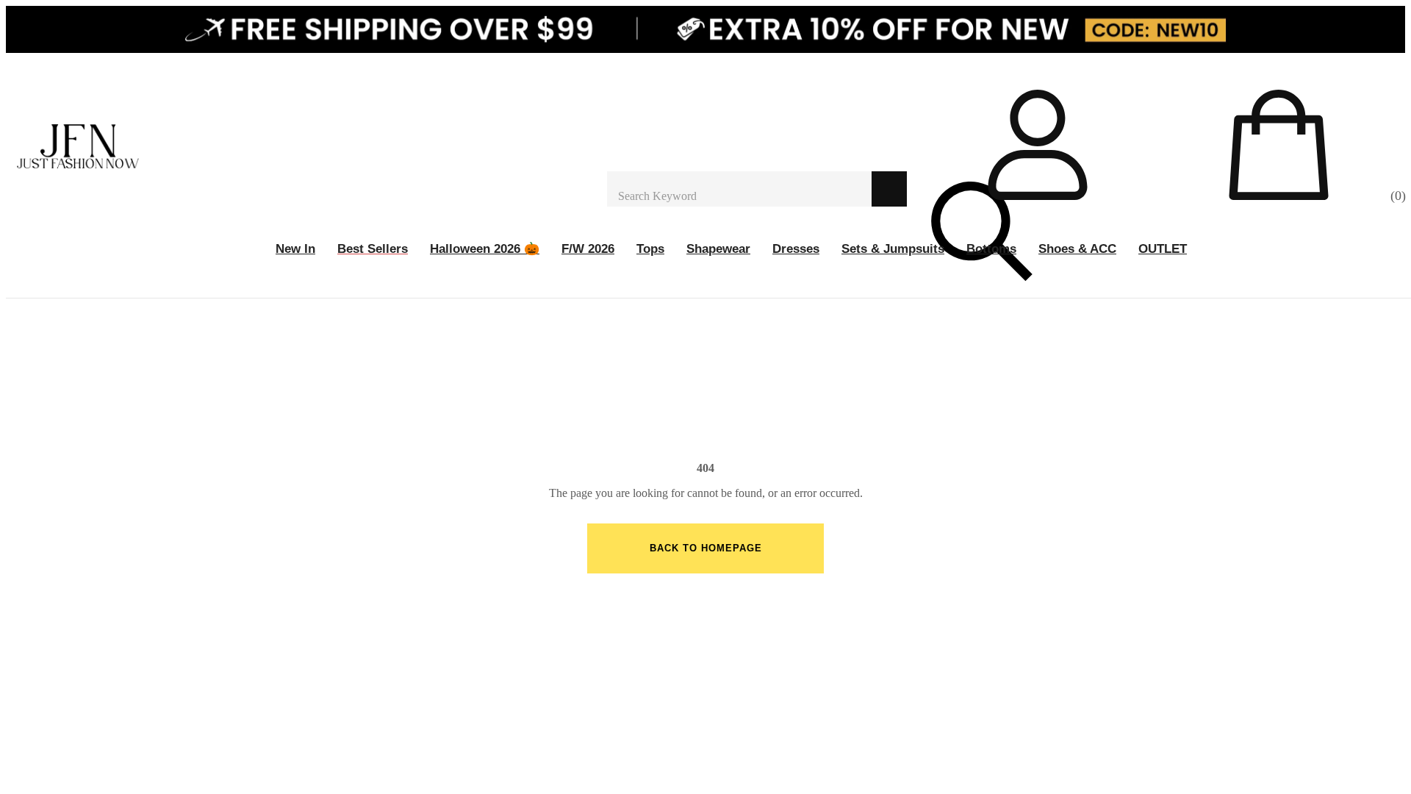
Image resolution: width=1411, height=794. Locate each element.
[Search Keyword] (739, 189)
